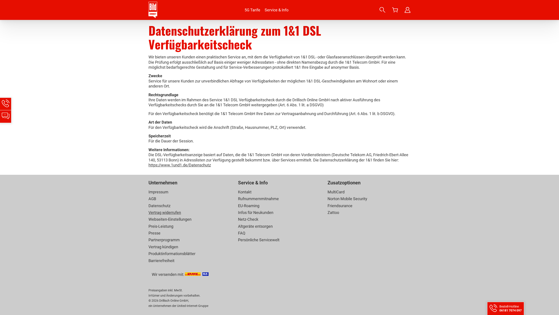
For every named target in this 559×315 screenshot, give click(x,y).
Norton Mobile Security (347, 198)
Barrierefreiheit (161, 260)
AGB (152, 198)
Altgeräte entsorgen (255, 226)
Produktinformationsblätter (171, 253)
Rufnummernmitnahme (258, 198)
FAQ (241, 233)
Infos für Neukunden (255, 212)
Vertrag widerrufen (164, 212)
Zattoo (333, 212)
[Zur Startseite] (152, 10)
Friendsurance (340, 205)
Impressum (158, 192)
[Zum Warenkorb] (395, 10)
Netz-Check (248, 219)
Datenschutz (159, 205)
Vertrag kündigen (163, 247)
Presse (154, 233)
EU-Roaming (248, 205)
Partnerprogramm (164, 240)
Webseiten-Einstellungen (170, 219)
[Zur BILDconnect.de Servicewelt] (408, 10)
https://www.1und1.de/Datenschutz (179, 165)
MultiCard (336, 192)
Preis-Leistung (160, 226)
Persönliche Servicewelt (259, 240)
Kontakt (245, 192)
